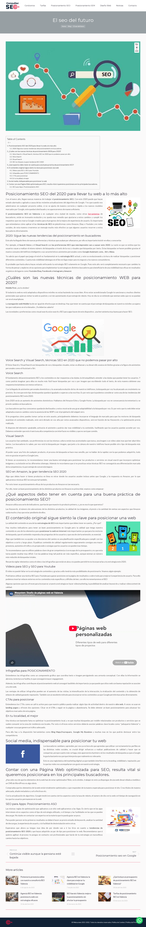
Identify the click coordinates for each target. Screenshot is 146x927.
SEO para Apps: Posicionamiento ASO (26, 187)
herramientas (94, 214)
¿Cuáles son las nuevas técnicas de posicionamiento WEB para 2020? (35, 151)
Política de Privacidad (133, 922)
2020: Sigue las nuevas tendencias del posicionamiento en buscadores (37, 148)
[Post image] (12, 880)
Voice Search (17, 157)
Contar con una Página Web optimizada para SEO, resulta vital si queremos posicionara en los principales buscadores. (53, 184)
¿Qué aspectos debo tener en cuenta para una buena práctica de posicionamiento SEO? (41, 165)
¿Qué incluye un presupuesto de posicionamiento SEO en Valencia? (125, 880)
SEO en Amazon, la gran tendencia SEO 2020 (28, 162)
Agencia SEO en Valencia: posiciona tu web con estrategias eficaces (31, 896)
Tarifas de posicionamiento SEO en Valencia (124, 895)
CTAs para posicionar (20, 176)
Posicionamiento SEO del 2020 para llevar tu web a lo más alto (32, 146)
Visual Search (17, 159)
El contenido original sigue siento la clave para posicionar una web (34, 168)
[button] (139, 920)
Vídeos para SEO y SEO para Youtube (26, 170)
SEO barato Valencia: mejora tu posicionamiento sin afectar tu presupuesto (79, 896)
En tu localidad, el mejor (21, 178)
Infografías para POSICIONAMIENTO (26, 173)
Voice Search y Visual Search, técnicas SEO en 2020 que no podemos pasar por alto (41, 154)
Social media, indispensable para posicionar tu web (28, 181)
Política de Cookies (118, 922)
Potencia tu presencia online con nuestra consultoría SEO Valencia (33, 880)
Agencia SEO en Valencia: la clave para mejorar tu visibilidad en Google (78, 880)
